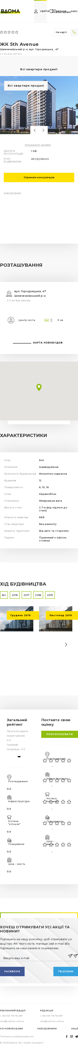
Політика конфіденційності (17, 1036)
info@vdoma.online (12, 1021)
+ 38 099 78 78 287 (11, 1016)
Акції (74, 1028)
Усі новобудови (11, 1028)
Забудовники (47, 1028)
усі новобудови (61, 11)
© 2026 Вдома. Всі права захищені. (22, 1042)
